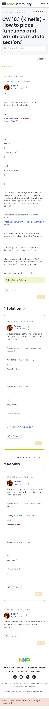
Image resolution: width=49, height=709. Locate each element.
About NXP (9, 668)
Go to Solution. (20, 280)
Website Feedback (29, 686)
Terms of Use (13, 683)
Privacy (4, 683)
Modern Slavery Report (39, 683)
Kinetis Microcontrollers (14, 12)
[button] (26, 88)
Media (42, 668)
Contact (10, 671)
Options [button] (40, 58)
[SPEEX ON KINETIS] (35, 457)
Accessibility (17, 686)
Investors (32, 668)
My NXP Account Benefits (30, 671)
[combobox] (24, 48)
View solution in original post (20, 427)
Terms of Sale (24, 683)
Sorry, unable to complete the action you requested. (21, 701)
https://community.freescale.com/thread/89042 (24, 223)
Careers (21, 668)
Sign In (44, 4)
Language (38, 11)
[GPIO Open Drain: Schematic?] (39, 457)
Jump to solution (15, 76)
